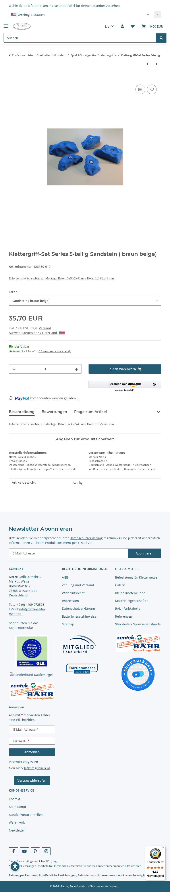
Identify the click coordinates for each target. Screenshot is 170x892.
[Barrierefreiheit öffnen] (15, 866)
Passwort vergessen (23, 762)
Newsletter (17, 830)
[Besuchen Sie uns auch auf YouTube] (24, 851)
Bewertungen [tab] (54, 412)
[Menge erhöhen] (76, 368)
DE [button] (107, 26)
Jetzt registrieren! (37, 768)
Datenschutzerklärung (86, 538)
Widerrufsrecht (73, 593)
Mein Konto (17, 807)
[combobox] (79, 15)
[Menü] (163, 848)
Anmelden (32, 752)
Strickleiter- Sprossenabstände (138, 624)
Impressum (70, 601)
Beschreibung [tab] (22, 412)
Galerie (120, 585)
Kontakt (14, 799)
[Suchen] (161, 38)
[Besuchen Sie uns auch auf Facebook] (13, 851)
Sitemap (68, 624)
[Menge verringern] (14, 368)
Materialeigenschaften (132, 601)
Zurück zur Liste (22, 55)
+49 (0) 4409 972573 (29, 604)
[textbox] (79, 15)
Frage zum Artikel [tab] (90, 412)
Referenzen (123, 616)
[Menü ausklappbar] (6, 24)
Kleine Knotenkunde (130, 593)
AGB (65, 577)
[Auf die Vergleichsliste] (140, 89)
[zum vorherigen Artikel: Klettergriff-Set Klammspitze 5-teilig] (147, 64)
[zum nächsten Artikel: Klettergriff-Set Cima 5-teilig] (156, 64)
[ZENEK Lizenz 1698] (32, 691)
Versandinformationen (23, 870)
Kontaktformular (21, 628)
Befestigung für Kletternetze (136, 577)
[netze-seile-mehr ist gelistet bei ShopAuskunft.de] (138, 674)
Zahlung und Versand (78, 585)
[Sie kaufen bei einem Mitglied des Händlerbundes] (79, 644)
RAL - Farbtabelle (127, 608)
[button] (122, 26)
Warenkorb (17, 822)
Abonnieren (144, 553)
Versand (45, 328)
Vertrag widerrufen (31, 780)
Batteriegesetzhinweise (79, 616)
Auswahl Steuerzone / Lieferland (33, 333)
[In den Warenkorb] (12, 78)
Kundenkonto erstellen (26, 815)
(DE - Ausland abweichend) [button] (54, 351)
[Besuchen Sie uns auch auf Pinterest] (35, 851)
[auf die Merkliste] (152, 89)
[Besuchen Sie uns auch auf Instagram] (46, 851)
